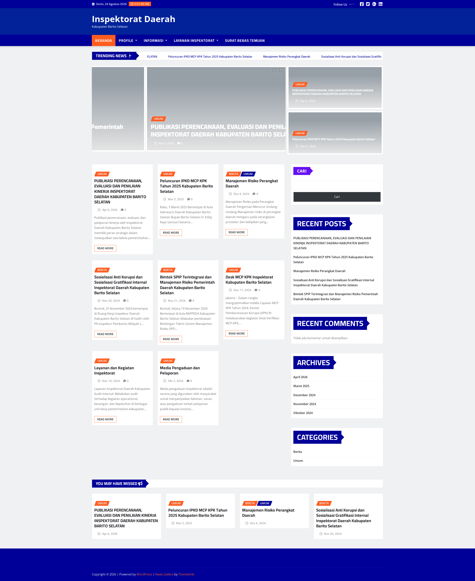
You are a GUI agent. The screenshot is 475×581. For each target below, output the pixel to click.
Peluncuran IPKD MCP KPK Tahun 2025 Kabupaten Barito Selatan (333, 139)
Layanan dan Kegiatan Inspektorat (114, 370)
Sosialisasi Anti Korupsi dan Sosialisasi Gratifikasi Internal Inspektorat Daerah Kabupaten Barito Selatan (121, 285)
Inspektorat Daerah (133, 19)
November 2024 (304, 404)
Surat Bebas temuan (245, 40)
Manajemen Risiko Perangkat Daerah (252, 183)
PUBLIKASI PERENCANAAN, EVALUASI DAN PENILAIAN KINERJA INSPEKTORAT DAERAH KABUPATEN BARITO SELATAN (176, 130)
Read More (105, 248)
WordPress (144, 574)
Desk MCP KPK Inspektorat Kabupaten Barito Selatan (249, 279)
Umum (298, 461)
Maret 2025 (301, 386)
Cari (302, 171)
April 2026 (300, 377)
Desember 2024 (304, 395)
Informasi (154, 40)
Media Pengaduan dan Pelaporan (180, 370)
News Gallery (164, 574)
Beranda (103, 40)
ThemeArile (186, 574)
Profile (126, 40)
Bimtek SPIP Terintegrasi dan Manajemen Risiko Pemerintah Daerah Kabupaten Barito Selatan (187, 285)
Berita (297, 452)
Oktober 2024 (303, 413)
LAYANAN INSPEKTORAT (195, 40)
